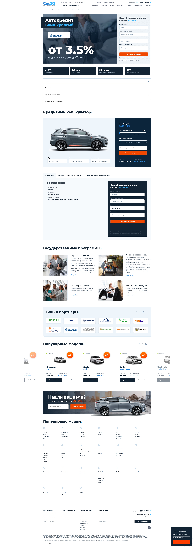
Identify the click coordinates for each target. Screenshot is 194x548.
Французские (102, 521)
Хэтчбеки (82, 515)
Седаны (82, 513)
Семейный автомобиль (49, 513)
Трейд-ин (104, 5)
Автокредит (94, 5)
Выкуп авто (120, 5)
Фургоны (82, 527)
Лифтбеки (82, 517)
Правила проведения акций (65, 543)
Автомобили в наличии (68, 515)
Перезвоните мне (142, 521)
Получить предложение (133, 54)
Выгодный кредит (48, 519)
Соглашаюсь (181, 542)
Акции (112, 5)
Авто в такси (65, 519)
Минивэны (82, 529)
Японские (101, 515)
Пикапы (82, 525)
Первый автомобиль (48, 515)
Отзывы (147, 516)
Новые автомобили (67, 513)
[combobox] (57, 161)
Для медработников (48, 517)
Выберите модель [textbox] (76, 161)
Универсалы (83, 519)
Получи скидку (78, 406)
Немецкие (101, 517)
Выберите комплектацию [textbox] (100, 161)
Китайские (101, 513)
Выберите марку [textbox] (54, 161)
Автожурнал (138, 5)
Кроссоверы (83, 521)
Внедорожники (84, 523)
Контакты (148, 5)
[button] (136, 312)
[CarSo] (52, 4)
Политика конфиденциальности (50, 543)
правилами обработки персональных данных (129, 60)
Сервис (129, 5)
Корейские (101, 519)
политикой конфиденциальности (126, 59)
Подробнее (74, 275)
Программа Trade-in (48, 521)
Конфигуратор (65, 517)
